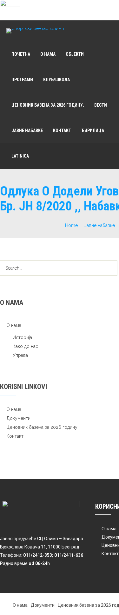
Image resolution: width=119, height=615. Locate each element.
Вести (100, 105)
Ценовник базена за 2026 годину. (47, 105)
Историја (22, 337)
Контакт (62, 130)
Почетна (20, 54)
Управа (20, 355)
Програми (22, 79)
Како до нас (25, 346)
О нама (48, 54)
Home (71, 225)
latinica (20, 156)
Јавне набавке (27, 130)
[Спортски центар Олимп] (35, 30)
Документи (18, 418)
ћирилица (92, 130)
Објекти (75, 54)
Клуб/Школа (56, 79)
